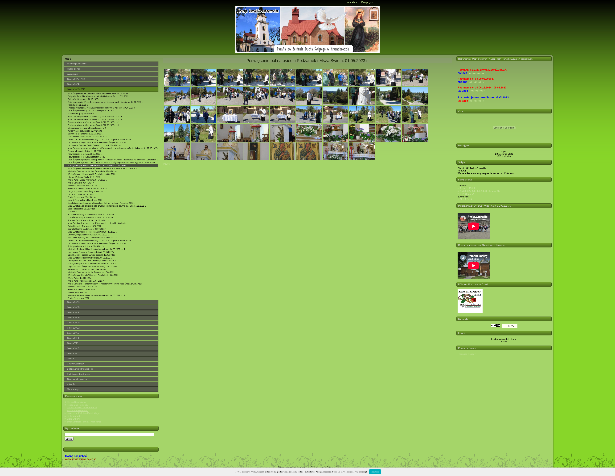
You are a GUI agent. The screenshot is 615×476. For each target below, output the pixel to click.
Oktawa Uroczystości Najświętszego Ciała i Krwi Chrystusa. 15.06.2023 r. (99, 139)
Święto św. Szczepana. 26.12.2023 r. (83, 99)
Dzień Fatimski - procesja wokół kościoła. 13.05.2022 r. (91, 255)
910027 (509, 326)
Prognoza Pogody (467, 354)
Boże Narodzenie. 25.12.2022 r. (81, 209)
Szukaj (69, 439)
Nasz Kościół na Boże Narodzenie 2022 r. (86, 200)
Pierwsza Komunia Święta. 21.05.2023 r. (85, 151)
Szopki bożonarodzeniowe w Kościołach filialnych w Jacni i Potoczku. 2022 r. (101, 203)
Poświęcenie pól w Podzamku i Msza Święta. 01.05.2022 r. (93, 264)
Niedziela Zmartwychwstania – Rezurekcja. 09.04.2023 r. (92, 171)
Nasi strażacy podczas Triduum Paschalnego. (87, 269)
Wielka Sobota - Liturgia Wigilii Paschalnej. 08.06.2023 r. (92, 174)
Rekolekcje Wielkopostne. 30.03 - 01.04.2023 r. (88, 189)
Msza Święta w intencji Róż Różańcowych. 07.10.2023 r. (92, 232)
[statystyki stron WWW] (495, 326)
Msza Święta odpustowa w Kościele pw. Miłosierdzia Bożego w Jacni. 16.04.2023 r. (104, 168)
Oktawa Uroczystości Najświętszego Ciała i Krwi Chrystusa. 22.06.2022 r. (99, 240)
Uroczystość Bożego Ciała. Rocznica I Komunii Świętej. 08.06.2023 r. (98, 142)
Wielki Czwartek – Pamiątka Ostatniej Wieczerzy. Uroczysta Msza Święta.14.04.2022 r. (105, 284)
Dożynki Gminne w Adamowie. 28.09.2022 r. (87, 229)
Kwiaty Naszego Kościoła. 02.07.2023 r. (85, 131)
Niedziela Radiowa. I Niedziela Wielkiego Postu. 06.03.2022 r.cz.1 (96, 249)
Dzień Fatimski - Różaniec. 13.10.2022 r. (85, 226)
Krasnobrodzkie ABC (77, 410)
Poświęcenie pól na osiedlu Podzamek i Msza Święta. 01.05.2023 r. (97, 165)
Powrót (166, 164)
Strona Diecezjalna (76, 402)
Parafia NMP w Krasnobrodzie (82, 407)
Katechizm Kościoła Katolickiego (83, 413)
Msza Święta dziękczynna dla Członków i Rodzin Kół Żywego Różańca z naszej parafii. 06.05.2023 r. (111, 163)
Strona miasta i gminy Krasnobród (84, 421)
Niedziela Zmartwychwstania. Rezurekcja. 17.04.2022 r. (92, 272)
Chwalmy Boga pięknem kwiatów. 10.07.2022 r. (88, 235)
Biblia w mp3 (73, 416)
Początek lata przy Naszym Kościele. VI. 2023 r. (88, 137)
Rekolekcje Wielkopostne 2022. (81, 289)
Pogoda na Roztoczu (77, 405)
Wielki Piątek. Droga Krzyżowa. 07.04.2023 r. (87, 180)
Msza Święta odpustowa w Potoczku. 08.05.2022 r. (90, 258)
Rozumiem (375, 472)
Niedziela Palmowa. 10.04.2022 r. (82, 287)
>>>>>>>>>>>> (476, 73)
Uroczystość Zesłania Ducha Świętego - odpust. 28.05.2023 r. (94, 145)
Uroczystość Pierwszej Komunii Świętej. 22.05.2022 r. (91, 252)
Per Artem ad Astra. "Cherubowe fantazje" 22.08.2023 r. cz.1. (94, 122)
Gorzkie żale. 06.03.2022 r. (79, 292)
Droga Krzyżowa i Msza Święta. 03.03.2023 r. (87, 191)
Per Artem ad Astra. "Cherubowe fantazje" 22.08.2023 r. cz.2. (94, 125)
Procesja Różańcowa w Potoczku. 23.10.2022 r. (88, 220)
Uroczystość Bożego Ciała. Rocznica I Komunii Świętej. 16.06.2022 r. (98, 243)
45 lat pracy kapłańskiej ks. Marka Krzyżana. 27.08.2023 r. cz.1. (95, 116)
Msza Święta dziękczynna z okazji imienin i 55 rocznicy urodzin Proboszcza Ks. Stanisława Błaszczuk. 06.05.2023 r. (113, 160)
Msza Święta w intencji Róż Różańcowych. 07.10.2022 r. (92, 111)
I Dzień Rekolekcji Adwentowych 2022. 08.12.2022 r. (90, 217)
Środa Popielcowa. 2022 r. (79, 298)
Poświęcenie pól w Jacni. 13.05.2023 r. (85, 154)
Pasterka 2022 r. (75, 212)
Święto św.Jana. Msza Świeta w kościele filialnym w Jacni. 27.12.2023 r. (99, 96)
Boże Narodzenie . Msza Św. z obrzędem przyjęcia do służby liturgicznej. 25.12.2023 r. (105, 102)
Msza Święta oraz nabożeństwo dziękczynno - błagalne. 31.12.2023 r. (98, 93)
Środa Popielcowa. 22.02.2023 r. (82, 197)
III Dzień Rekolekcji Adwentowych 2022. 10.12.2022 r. (91, 214)
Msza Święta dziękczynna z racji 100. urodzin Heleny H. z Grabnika (97, 223)
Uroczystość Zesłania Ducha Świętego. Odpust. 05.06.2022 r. (94, 261)
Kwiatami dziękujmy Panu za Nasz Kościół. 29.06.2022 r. (92, 238)
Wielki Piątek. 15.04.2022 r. (79, 278)
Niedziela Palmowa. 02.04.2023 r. (82, 186)
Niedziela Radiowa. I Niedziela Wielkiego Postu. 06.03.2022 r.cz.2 (96, 295)
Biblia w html (73, 419)
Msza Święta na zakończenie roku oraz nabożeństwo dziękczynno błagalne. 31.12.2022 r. (107, 206)
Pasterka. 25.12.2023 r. (78, 105)
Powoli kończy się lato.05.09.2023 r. (83, 114)
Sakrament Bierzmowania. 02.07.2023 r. (85, 134)
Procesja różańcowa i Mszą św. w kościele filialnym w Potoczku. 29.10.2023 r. (101, 108)
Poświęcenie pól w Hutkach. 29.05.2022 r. (86, 246)
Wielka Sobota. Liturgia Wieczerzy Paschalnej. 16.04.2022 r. (94, 275)
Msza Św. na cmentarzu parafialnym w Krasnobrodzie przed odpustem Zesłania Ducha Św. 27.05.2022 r (113, 148)
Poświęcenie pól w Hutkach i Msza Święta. (86, 157)
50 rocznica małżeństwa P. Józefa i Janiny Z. (87, 128)
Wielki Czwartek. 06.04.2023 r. (81, 183)
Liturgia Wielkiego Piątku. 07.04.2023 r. (85, 177)
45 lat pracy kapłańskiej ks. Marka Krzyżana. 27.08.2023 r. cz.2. (95, 119)
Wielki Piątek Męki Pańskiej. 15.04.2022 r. (86, 281)
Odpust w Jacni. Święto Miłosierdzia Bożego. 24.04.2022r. (93, 266)
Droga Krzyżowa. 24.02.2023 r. (81, 194)
